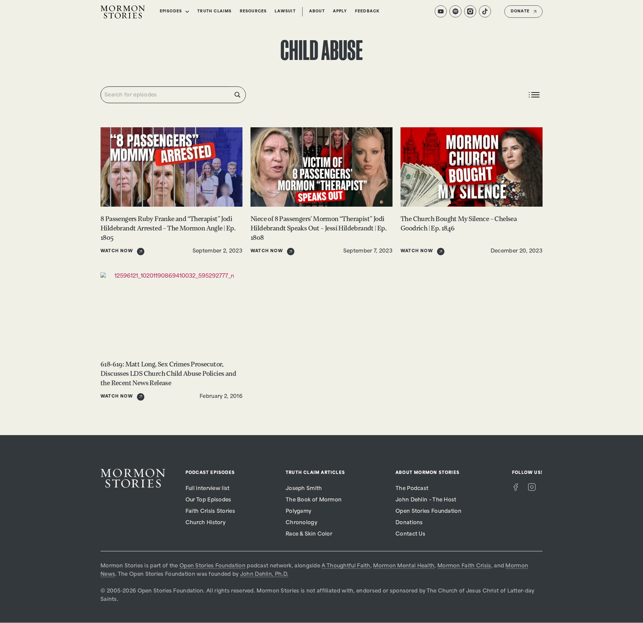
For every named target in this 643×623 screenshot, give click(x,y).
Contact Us (410, 534)
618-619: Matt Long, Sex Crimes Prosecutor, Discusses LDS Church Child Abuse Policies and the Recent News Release (168, 374)
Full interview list (208, 488)
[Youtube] (441, 11)
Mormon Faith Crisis (464, 566)
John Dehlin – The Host (426, 500)
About (317, 11)
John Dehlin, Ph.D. (264, 574)
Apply (340, 11)
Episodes (171, 11)
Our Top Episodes (208, 500)
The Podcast (412, 488)
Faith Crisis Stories (210, 511)
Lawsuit (285, 11)
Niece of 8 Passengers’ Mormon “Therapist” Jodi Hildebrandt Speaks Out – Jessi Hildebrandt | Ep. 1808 (318, 228)
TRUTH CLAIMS (214, 11)
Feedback (367, 11)
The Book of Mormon (314, 500)
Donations (409, 523)
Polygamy (298, 511)
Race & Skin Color (309, 534)
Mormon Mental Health (403, 566)
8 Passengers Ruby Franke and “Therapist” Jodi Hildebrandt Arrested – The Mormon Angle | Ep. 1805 (167, 228)
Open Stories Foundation (428, 511)
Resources (253, 11)
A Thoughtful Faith (346, 566)
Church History (205, 523)
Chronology (301, 523)
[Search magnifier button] (237, 95)
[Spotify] (455, 11)
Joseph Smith (304, 488)
